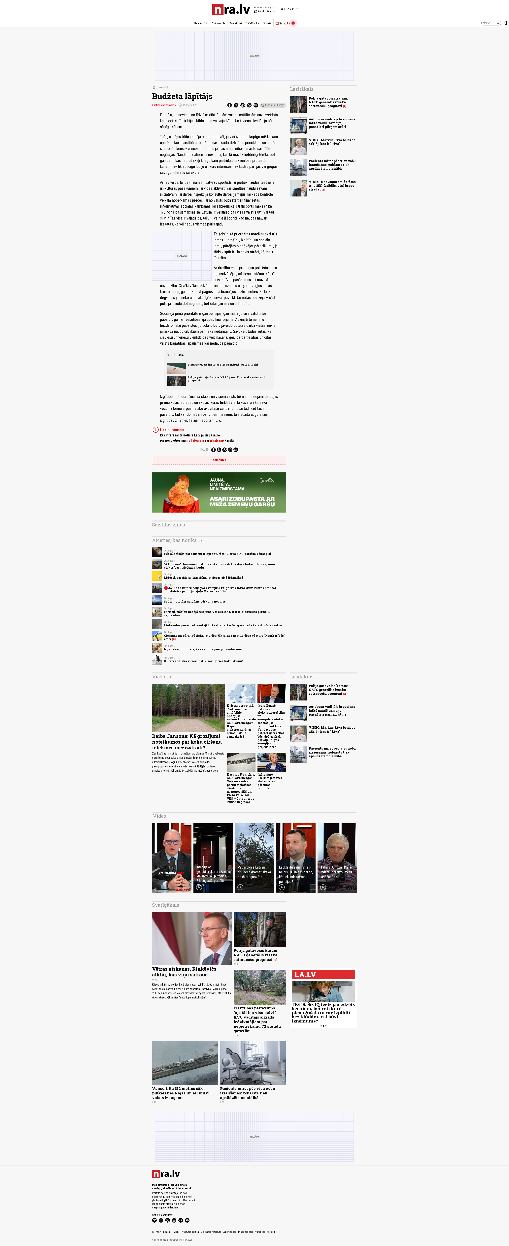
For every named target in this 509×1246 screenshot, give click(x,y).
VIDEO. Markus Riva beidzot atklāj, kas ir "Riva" (332, 142)
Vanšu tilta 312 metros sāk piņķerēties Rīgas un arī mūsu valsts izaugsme (181, 1093)
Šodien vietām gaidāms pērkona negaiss (195, 601)
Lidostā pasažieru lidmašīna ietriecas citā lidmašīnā (203, 577)
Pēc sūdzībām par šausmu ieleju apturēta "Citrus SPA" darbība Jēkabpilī (217, 554)
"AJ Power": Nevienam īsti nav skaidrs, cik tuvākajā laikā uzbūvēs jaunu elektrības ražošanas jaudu (219, 565)
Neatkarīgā (201, 23)
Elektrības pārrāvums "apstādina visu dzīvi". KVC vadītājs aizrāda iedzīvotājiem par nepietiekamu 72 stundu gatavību (257, 1019)
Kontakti (271, 1232)
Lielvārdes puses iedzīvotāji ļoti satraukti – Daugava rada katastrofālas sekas (223, 625)
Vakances (260, 1232)
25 (174, 639)
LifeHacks (252, 23)
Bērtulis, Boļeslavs (265, 12)
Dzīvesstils (218, 23)
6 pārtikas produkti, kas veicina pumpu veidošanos (203, 649)
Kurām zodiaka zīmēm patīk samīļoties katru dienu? (204, 661)
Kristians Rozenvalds (164, 105)
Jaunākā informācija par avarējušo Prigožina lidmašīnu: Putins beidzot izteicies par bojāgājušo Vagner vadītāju (222, 589)
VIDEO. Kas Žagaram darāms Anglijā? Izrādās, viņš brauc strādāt (332, 185)
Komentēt (219, 460)
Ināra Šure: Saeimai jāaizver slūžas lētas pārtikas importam (269, 781)
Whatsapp (217, 440)
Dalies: (204, 449)
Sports (267, 23)
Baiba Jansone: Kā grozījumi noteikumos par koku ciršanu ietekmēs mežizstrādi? (187, 742)
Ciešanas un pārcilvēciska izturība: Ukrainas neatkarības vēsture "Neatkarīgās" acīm (224, 637)
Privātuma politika (190, 1232)
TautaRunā (235, 23)
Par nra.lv (156, 1232)
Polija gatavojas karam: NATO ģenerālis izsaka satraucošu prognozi (227, 379)
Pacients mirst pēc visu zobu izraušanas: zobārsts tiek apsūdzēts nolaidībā (332, 164)
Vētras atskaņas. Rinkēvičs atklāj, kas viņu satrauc (184, 972)
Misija (177, 1232)
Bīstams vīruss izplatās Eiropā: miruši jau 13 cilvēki (223, 364)
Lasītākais (302, 89)
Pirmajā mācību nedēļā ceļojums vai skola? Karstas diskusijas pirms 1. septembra (217, 613)
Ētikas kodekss (245, 1232)
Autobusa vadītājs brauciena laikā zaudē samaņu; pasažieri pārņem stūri (332, 123)
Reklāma (167, 1232)
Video (159, 816)
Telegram (197, 440)
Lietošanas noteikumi (211, 1232)
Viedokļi (163, 87)
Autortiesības (229, 1232)
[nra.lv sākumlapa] (231, 9)
